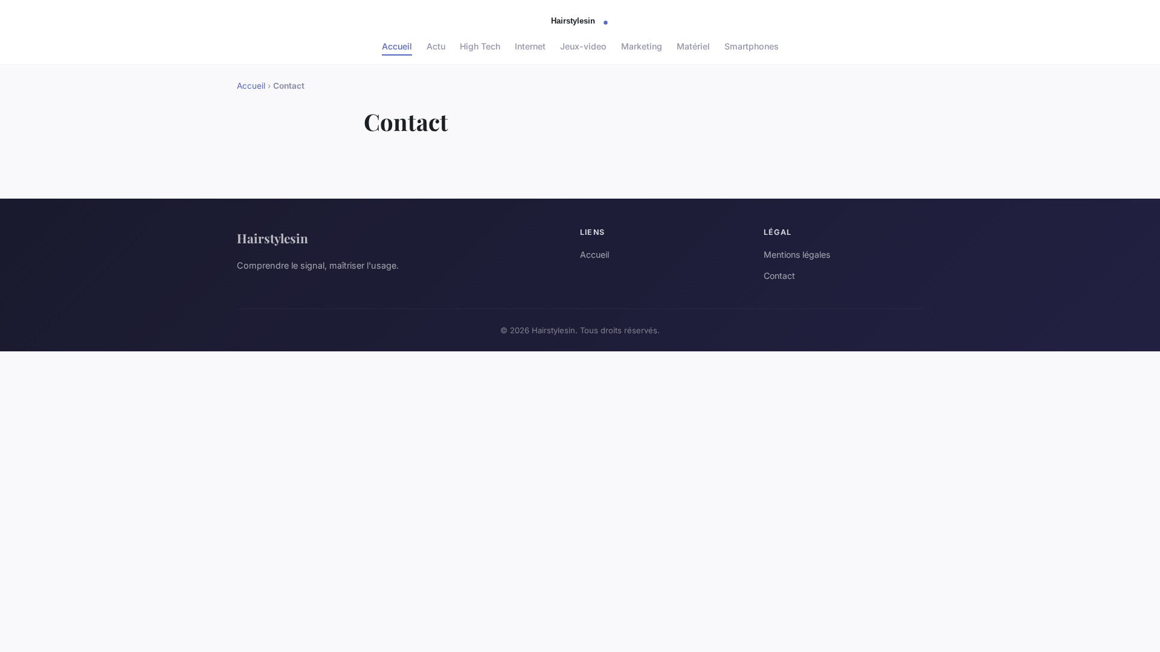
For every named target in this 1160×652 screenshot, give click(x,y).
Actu (436, 46)
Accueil (397, 46)
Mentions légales (797, 254)
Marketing (641, 46)
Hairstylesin (272, 237)
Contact (779, 275)
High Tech (480, 46)
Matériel (693, 46)
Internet (530, 46)
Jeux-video (583, 46)
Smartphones (751, 46)
